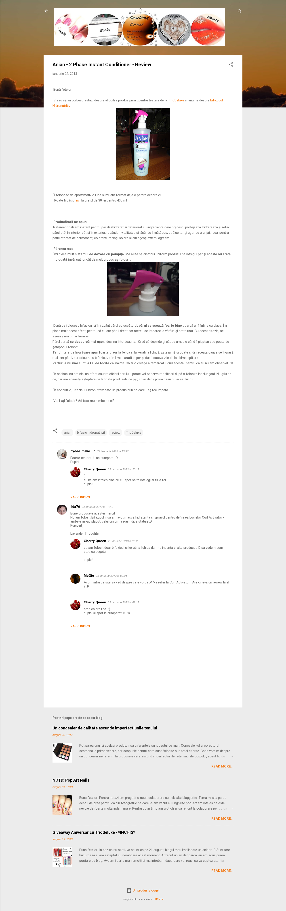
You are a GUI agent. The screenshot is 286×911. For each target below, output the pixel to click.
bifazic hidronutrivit (91, 433)
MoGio (89, 576)
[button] (230, 65)
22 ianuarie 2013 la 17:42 (97, 506)
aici (78, 200)
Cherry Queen (95, 469)
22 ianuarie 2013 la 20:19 (123, 469)
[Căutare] (239, 12)
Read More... (222, 766)
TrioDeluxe (177, 100)
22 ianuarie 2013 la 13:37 (112, 451)
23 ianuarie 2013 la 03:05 (111, 575)
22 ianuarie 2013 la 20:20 (123, 541)
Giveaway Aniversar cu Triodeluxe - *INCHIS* (94, 832)
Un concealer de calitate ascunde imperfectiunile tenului (105, 728)
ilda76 (75, 507)
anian (67, 433)
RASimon (159, 899)
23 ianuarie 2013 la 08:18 (123, 602)
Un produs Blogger (146, 890)
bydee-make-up (82, 451)
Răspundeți (80, 497)
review (115, 433)
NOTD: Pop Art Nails (71, 780)
